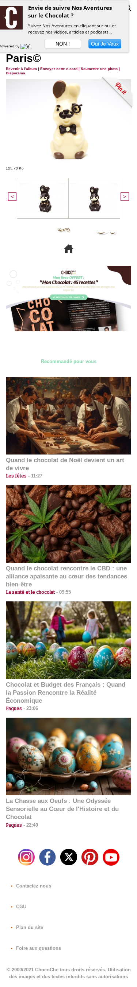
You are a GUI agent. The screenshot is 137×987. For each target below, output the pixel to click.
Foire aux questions (38, 948)
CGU (20, 906)
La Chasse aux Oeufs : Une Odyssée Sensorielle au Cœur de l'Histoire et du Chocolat (62, 808)
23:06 (30, 708)
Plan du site (29, 927)
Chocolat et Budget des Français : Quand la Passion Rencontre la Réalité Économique (65, 692)
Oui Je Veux (105, 44)
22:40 (30, 825)
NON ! (63, 44)
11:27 (34, 476)
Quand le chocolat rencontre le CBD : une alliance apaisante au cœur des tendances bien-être (66, 576)
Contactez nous (33, 886)
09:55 (63, 592)
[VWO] (27, 45)
